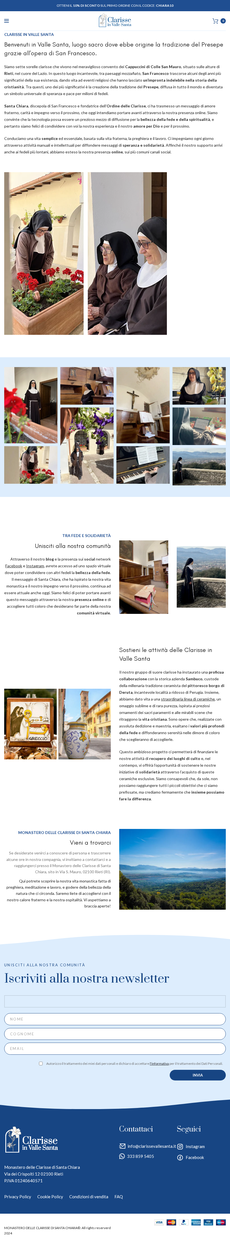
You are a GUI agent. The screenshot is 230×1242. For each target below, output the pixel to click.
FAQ (118, 1196)
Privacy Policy (17, 1196)
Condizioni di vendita (88, 1196)
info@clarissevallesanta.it (152, 1146)
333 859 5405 (140, 1156)
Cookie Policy (50, 1196)
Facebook (195, 1157)
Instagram (195, 1146)
